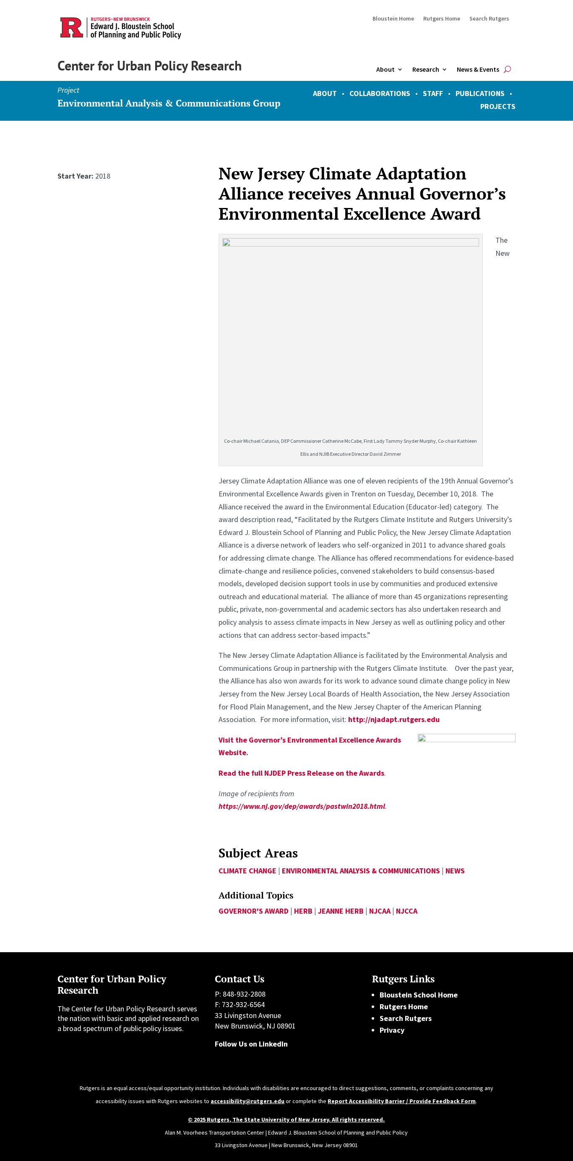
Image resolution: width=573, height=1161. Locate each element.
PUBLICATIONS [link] (480, 93)
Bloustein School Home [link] (419, 995)
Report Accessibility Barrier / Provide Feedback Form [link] (402, 1101)
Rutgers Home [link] (441, 19)
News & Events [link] (478, 69)
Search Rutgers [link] (489, 19)
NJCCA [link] (406, 911)
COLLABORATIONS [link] (379, 93)
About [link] (385, 69)
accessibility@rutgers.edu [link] (247, 1101)
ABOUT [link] (325, 93)
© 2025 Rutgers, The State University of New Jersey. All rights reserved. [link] (286, 1119)
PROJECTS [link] (498, 106)
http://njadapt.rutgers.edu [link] (394, 719)
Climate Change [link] (247, 870)
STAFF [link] (433, 93)
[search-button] (507, 69)
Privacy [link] (392, 1030)
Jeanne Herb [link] (341, 911)
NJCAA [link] (380, 911)
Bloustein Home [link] (393, 19)
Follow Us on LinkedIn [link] (251, 1044)
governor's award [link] (254, 911)
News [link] (455, 870)
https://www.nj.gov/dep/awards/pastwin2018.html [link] (302, 806)
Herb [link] (303, 911)
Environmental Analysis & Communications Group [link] (168, 103)
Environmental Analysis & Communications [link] (361, 870)
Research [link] (425, 69)
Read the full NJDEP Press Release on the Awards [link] (301, 773)
